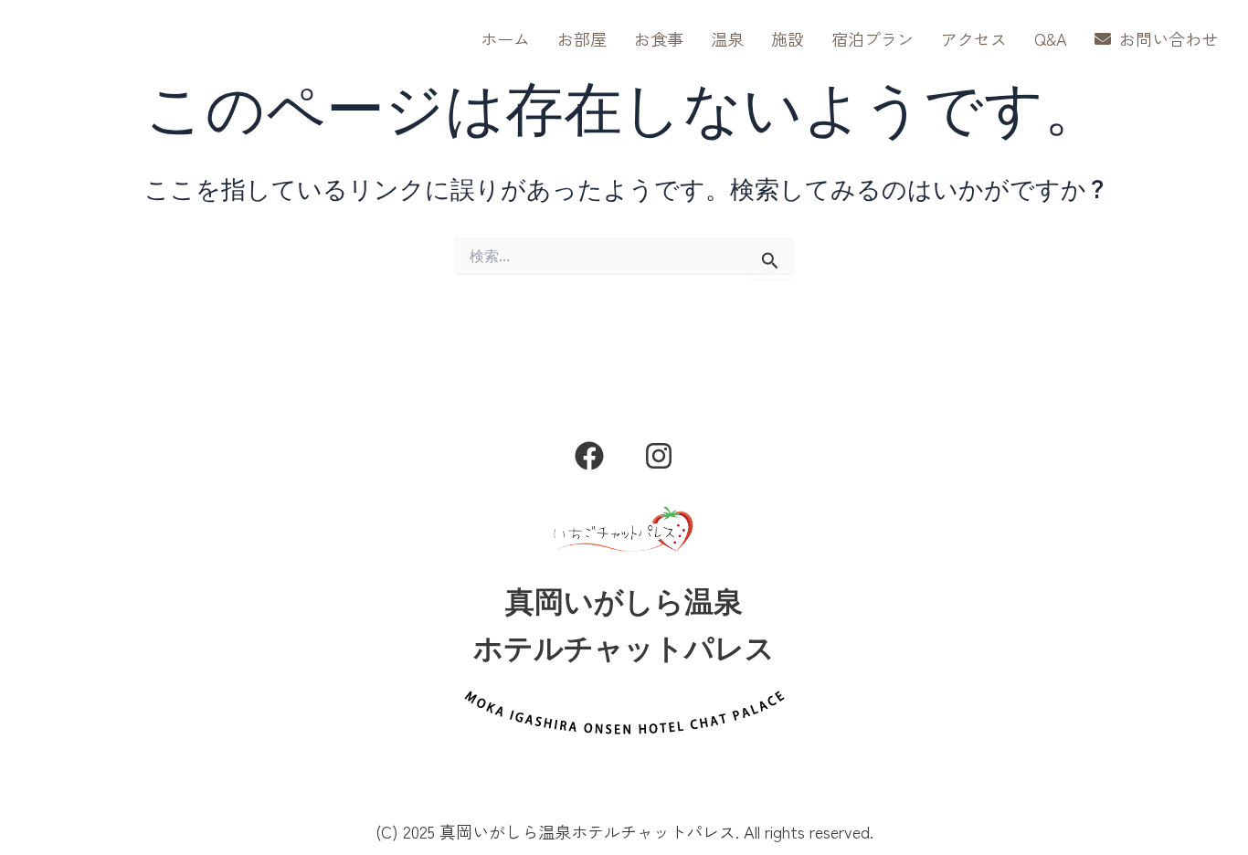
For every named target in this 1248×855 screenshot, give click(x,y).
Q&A (1050, 38)
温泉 (727, 38)
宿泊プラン (872, 38)
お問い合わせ (1167, 38)
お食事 (658, 38)
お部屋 (582, 38)
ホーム (505, 38)
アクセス (974, 38)
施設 (787, 38)
